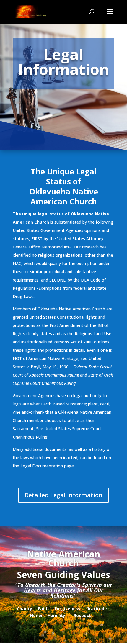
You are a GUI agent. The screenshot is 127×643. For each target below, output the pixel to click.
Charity (24, 608)
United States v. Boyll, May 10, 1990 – (62, 367)
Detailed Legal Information (63, 495)
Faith (43, 608)
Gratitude (96, 608)
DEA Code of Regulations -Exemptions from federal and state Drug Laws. (59, 288)
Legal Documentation (41, 466)
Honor (36, 615)
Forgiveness (67, 608)
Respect (82, 615)
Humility (56, 615)
